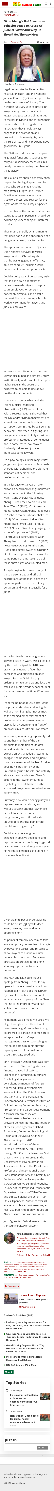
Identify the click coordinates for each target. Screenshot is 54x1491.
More (19, 1251)
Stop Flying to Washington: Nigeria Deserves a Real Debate (24, 1358)
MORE (41, 1447)
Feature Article (11, 15)
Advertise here (27, 1307)
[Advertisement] (27, 339)
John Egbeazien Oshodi (15, 42)
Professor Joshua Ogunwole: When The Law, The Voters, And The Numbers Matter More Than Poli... (28, 1325)
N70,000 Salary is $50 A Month (22, 1365)
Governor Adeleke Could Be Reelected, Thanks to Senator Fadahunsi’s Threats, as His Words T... (28, 1337)
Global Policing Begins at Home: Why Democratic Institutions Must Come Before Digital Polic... (25, 1348)
